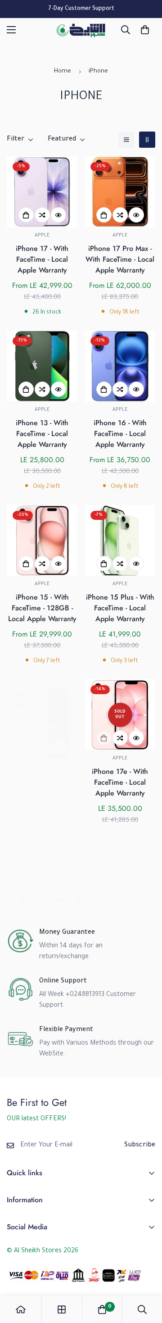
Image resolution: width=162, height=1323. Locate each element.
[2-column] (147, 140)
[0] (145, 29)
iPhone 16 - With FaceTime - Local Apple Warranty (120, 434)
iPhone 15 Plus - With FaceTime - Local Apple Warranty (120, 608)
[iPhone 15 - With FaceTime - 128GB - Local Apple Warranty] (42, 540)
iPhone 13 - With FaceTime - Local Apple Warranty (42, 434)
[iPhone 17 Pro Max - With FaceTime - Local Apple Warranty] (120, 191)
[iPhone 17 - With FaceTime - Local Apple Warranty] (42, 191)
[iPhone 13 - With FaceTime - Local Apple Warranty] (42, 366)
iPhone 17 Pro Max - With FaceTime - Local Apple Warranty (120, 259)
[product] (20, 1309)
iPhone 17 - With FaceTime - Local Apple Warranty (42, 259)
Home (62, 71)
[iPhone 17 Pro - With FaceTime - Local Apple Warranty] (42, 723)
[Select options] (26, 215)
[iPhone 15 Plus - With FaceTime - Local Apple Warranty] (120, 540)
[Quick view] (58, 215)
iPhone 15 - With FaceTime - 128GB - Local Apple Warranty (42, 608)
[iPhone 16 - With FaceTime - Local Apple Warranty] (120, 366)
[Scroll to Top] (146, 1275)
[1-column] (126, 140)
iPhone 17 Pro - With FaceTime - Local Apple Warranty (42, 791)
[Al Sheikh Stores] (81, 30)
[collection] (61, 1309)
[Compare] (42, 215)
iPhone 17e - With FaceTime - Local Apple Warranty (120, 782)
